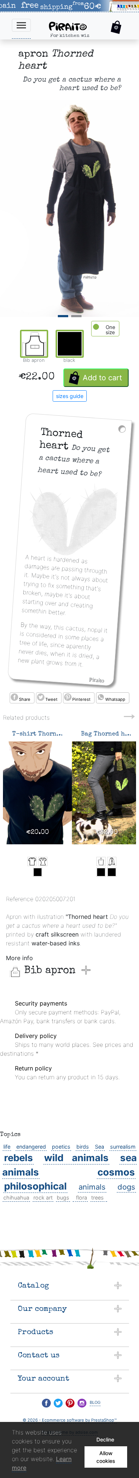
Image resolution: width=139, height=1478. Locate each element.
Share (24, 699)
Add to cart (102, 377)
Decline (105, 1439)
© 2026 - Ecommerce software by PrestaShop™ (70, 1420)
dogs (126, 1186)
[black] (37, 872)
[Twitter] (58, 1403)
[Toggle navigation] (21, 25)
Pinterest (81, 699)
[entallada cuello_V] (42, 861)
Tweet (51, 699)
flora (81, 1197)
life (6, 1146)
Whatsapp (115, 699)
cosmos (116, 1172)
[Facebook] (46, 1403)
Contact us (39, 1356)
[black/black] (101, 872)
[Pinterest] (70, 1403)
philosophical (35, 1186)
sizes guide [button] (69, 396)
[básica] (32, 861)
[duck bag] (101, 861)
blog (95, 1401)
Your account (43, 1379)
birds (82, 1146)
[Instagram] (81, 1403)
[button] (116, 27)
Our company (42, 1309)
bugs (63, 1197)
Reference (19, 899)
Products (35, 1332)
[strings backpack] (111, 861)
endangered (31, 1146)
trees (97, 1197)
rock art (43, 1197)
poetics (61, 1146)
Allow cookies (105, 1457)
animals (92, 1186)
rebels (18, 1157)
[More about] (73, 1198)
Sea (99, 1146)
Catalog (33, 1286)
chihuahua (16, 1197)
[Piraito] (74, 25)
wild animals (76, 1157)
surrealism (123, 1146)
